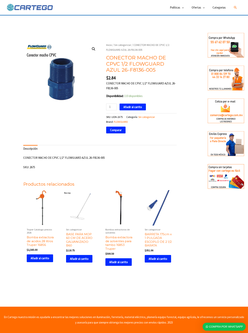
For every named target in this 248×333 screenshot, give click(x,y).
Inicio (109, 45)
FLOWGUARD (121, 122)
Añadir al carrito (132, 107)
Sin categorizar (122, 45)
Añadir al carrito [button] (40, 258)
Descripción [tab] (30, 148)
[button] (235, 7)
